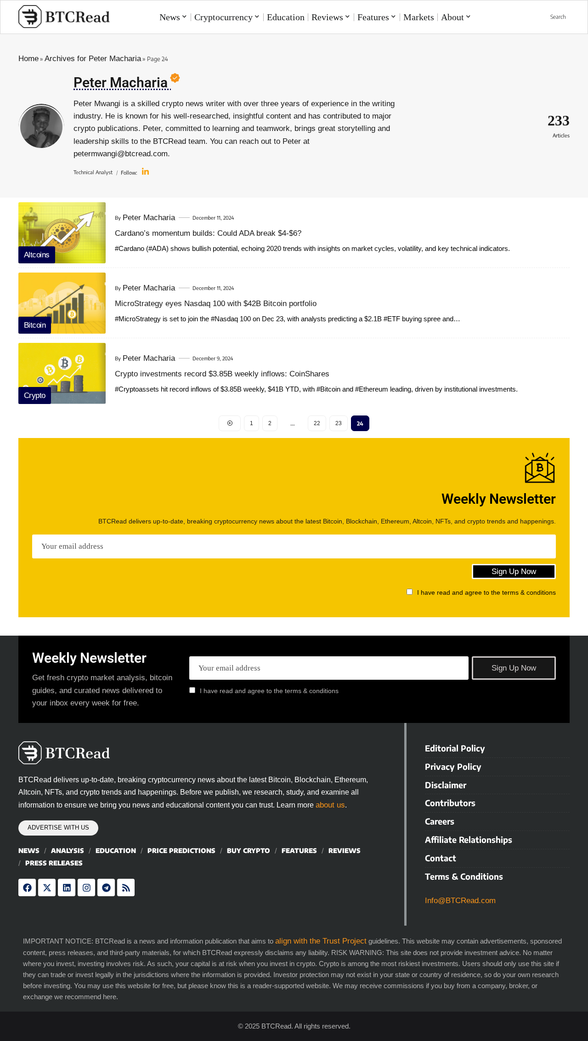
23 (338, 423)
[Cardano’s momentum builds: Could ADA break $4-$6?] (62, 232)
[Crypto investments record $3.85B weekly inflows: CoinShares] (62, 373)
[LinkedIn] (145, 172)
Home (28, 58)
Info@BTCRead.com (460, 900)
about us (330, 805)
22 (317, 423)
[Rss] (126, 887)
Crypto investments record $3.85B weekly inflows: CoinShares (222, 374)
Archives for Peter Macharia (93, 58)
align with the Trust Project (321, 941)
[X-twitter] (47, 887)
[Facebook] (27, 887)
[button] (553, 17)
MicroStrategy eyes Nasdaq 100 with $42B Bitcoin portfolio (216, 303)
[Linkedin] (66, 887)
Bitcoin (35, 325)
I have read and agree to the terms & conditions (486, 592)
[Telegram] (106, 887)
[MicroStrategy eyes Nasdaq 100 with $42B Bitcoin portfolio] (62, 303)
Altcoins (37, 254)
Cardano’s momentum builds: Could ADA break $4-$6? (208, 233)
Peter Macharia (149, 217)
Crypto (34, 395)
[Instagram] (86, 887)
